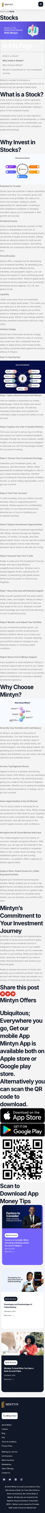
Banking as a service (10, 1452)
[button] (2, 993)
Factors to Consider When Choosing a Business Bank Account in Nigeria (17, 1243)
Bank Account (4, 11)
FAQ (3, 1437)
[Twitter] (10, 1479)
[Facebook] (4, 1479)
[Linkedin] (16, 1479)
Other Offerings (8, 1469)
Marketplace (6, 1464)
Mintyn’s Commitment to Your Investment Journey (22, 71)
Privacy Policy (7, 1446)
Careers (5, 1429)
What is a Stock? (10, 56)
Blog (3, 1433)
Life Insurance (7, 1456)
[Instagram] (21, 1479)
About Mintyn (7, 1425)
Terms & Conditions (9, 1442)
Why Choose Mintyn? (12, 65)
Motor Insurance (8, 1460)
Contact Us (6, 1473)
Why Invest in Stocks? (13, 60)
